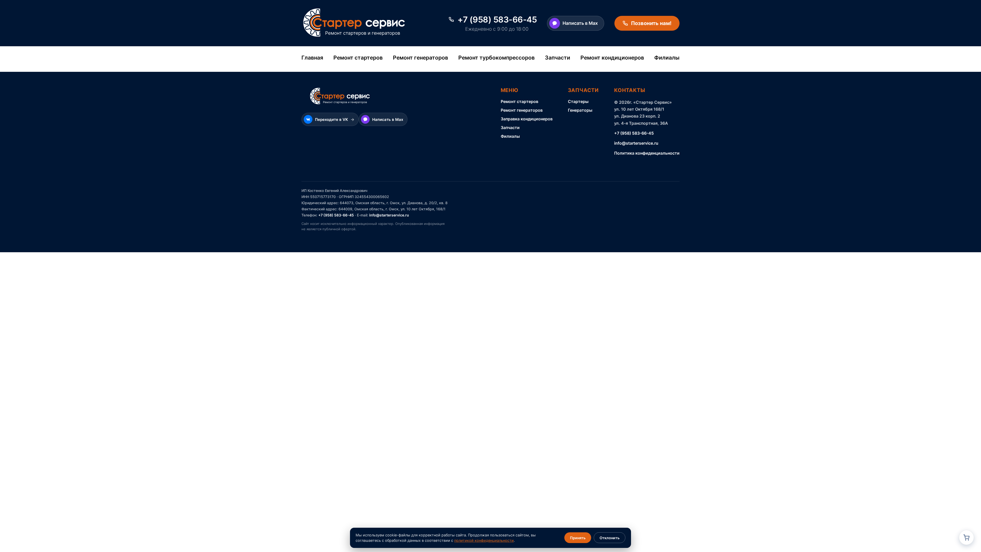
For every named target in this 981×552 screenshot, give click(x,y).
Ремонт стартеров (358, 57)
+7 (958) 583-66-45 (634, 133)
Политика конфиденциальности (647, 153)
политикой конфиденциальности (484, 540)
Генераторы (580, 110)
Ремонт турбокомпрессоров (496, 57)
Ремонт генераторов (420, 57)
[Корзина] (966, 537)
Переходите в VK (334, 119)
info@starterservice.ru (636, 143)
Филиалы (667, 57)
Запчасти (557, 57)
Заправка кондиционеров (527, 118)
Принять (578, 538)
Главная (312, 57)
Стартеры (578, 101)
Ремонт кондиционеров (612, 57)
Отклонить (610, 538)
